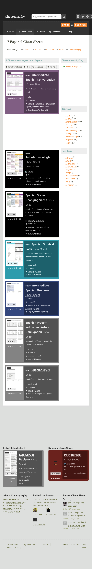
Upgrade (69, 169)
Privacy (18, 547)
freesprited (25, 477)
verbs (37, 227)
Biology (69, 133)
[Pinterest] (87, 16)
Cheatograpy (71, 166)
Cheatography (9, 499)
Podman (69, 157)
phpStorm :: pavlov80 (77, 515)
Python (68, 118)
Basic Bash (72, 506)
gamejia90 (72, 503)
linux (18, 511)
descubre (36, 230)
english (30, 305)
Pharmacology (72, 136)
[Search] (64, 16)
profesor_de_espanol (36, 220)
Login (65, 25)
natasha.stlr (32, 265)
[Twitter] (82, 16)
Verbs (61, 49)
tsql (22, 483)
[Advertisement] (46, 6)
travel (10, 511)
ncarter (30, 349)
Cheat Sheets (26, 31)
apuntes (43, 181)
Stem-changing (74, 49)
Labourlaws (70, 163)
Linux (68, 115)
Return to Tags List (74, 66)
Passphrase (70, 179)
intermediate (39, 103)
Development (71, 121)
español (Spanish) (41, 110)
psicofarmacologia (32, 181)
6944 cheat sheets (14, 502)
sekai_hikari (32, 384)
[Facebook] (78, 16)
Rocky (68, 160)
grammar (28, 308)
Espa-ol (38, 49)
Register (80, 25)
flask (66, 476)
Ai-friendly (70, 185)
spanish (31, 103)
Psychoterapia (72, 176)
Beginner (69, 140)
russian (30, 390)
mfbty (30, 97)
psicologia (45, 178)
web (74, 473)
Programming (71, 130)
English (30, 110)
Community (56, 31)
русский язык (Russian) (37, 394)
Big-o (68, 182)
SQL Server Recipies (76, 525)
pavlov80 (72, 512)
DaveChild (37, 515)
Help (70, 31)
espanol (28, 107)
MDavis (30, 171)
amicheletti (71, 463)
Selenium (69, 127)
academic (36, 107)
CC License (43, 544)
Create (41, 31)
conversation (50, 103)
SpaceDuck (51, 515)
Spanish (26, 49)
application (81, 473)
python (69, 473)
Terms (8, 547)
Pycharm (50, 49)
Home (11, 31)
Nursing (69, 124)
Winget (68, 172)
